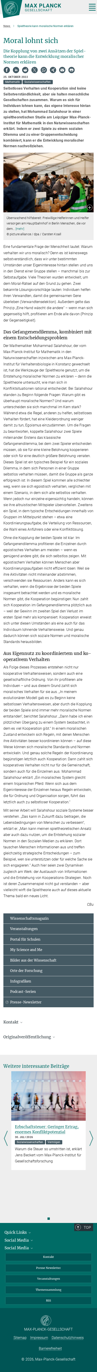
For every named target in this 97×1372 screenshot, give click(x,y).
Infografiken (20, 981)
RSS (48, 1300)
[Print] (71, 70)
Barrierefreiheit (50, 1348)
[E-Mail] (62, 70)
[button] (89, 208)
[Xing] (53, 70)
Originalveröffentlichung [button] (27, 1037)
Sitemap (20, 1338)
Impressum (39, 1338)
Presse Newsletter (48, 1268)
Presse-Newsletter (26, 1002)
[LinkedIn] (16, 70)
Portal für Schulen (25, 939)
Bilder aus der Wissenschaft (33, 960)
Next (91, 1138)
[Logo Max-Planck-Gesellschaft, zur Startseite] (42, 9)
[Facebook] (6, 70)
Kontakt (48, 1257)
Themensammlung (48, 1289)
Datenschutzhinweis (68, 1338)
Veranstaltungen (24, 929)
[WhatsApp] (43, 70)
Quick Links (16, 1232)
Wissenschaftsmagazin (29, 918)
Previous (5, 1138)
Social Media (17, 1240)
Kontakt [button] (11, 1022)
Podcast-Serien (23, 991)
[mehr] (20, 229)
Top (87, 1227)
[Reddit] (25, 70)
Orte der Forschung (26, 971)
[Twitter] (34, 70)
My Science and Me (26, 950)
